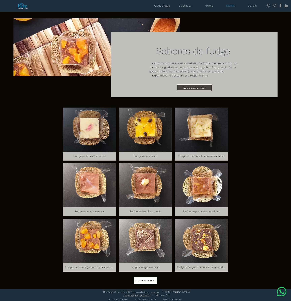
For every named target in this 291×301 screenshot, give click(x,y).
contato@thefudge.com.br (136, 295)
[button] (194, 87)
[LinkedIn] (286, 6)
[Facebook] (280, 6)
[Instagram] (274, 6)
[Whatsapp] (268, 6)
